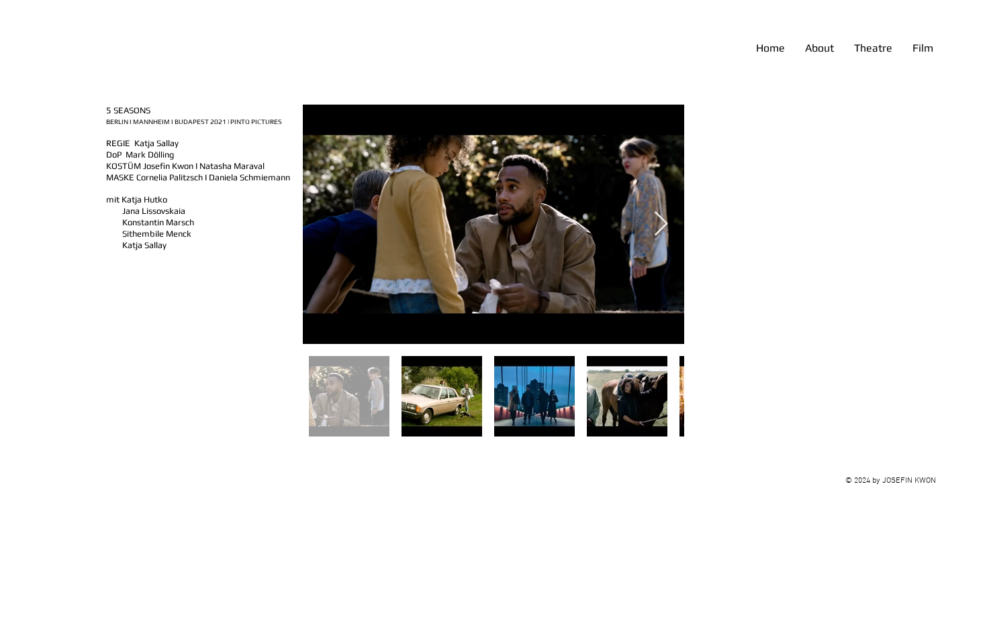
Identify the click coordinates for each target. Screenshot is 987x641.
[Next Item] (661, 224)
